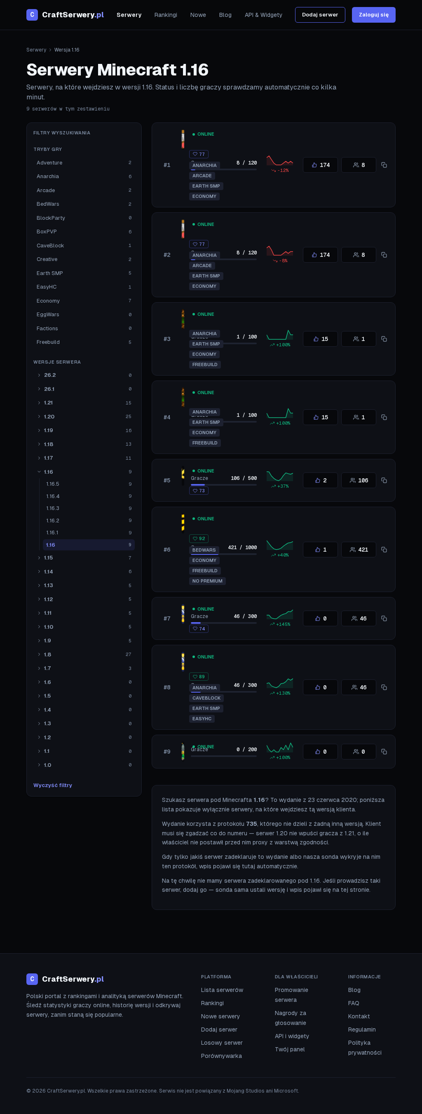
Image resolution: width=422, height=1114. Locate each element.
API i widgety (292, 1036)
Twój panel (290, 1049)
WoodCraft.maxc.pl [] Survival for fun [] (256, 314)
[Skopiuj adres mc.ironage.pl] (384, 687)
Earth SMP (206, 185)
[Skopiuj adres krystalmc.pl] (384, 480)
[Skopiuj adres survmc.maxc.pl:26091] (384, 165)
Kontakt (359, 1016)
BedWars (204, 550)
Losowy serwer (222, 1042)
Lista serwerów (222, 990)
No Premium (207, 580)
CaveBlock (206, 698)
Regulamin (362, 1029)
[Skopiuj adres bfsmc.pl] (384, 549)
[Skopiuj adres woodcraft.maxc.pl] (384, 339)
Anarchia (204, 165)
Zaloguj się (374, 15)
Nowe (198, 15)
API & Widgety (264, 15)
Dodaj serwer (320, 15)
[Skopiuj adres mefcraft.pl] (384, 751)
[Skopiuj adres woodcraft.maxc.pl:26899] (384, 417)
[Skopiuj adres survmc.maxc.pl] (384, 255)
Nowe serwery (220, 1016)
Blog (225, 15)
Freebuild (205, 364)
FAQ (353, 1003)
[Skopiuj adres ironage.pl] (384, 618)
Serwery (129, 15)
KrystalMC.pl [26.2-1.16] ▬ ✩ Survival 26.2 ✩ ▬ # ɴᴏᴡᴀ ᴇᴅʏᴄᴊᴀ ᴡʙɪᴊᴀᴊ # (304, 471)
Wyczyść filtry (52, 785)
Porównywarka (221, 1056)
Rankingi (166, 15)
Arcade (202, 175)
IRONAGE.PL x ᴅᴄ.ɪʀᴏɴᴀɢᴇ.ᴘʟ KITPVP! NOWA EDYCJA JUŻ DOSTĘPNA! (302, 609)
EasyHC (201, 718)
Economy (204, 196)
